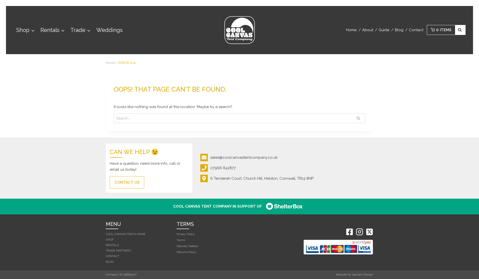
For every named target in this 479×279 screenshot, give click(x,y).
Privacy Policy (186, 234)
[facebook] (349, 232)
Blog (399, 30)
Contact (416, 30)
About (367, 30)
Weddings (109, 30)
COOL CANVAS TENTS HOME (125, 234)
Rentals (112, 245)
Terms (181, 240)
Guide (384, 30)
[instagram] (359, 232)
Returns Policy (186, 252)
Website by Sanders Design (354, 274)
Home (351, 30)
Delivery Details (187, 246)
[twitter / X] (369, 232)
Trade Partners (118, 250)
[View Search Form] (460, 30)
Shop (110, 239)
